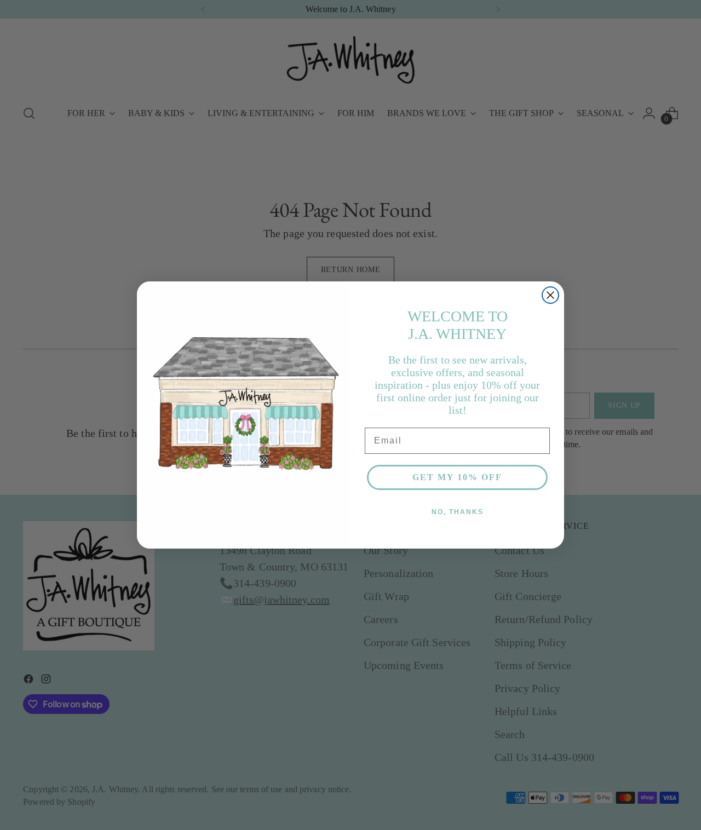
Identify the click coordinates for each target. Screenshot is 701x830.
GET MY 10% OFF (457, 477)
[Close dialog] (550, 295)
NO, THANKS (458, 512)
